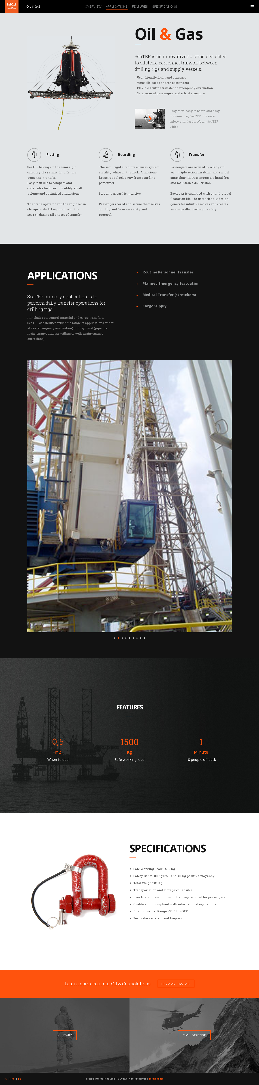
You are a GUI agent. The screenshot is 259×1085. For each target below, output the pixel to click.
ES (19, 1009)
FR (12, 1009)
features (140, 6)
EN (5, 1009)
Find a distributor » (176, 913)
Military (65, 965)
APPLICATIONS (117, 6)
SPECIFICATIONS (164, 6)
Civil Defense (194, 965)
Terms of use (156, 1008)
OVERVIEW (93, 6)
